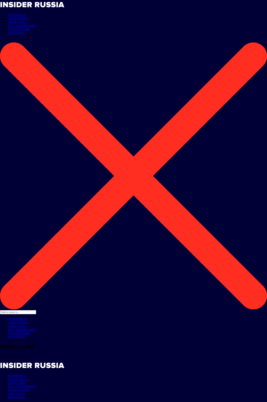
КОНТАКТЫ (17, 397)
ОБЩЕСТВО (17, 22)
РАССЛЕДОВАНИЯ (21, 25)
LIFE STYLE (16, 32)
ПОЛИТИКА (17, 15)
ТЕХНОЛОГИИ (19, 29)
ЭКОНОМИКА (18, 18)
